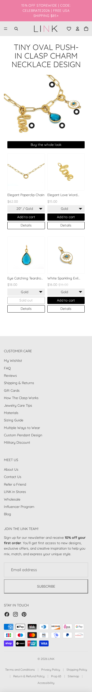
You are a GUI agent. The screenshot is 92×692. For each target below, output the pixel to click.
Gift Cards (12, 390)
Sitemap (73, 676)
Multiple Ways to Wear (22, 427)
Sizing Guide (13, 420)
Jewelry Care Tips (18, 405)
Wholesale (12, 499)
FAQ (7, 368)
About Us (11, 469)
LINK (51, 659)
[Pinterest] (24, 614)
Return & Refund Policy (29, 676)
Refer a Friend (15, 484)
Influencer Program (19, 506)
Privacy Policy (50, 669)
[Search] (16, 28)
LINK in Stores (15, 492)
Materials (11, 412)
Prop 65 (56, 676)
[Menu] (5, 28)
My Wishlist (13, 360)
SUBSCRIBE (46, 586)
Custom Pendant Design (23, 435)
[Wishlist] (69, 28)
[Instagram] (15, 614)
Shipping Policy (76, 669)
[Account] (77, 28)
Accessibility (46, 683)
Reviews (10, 375)
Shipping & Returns (19, 383)
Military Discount (17, 442)
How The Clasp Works (21, 398)
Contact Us (12, 477)
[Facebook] (7, 614)
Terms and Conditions (20, 669)
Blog (7, 514)
